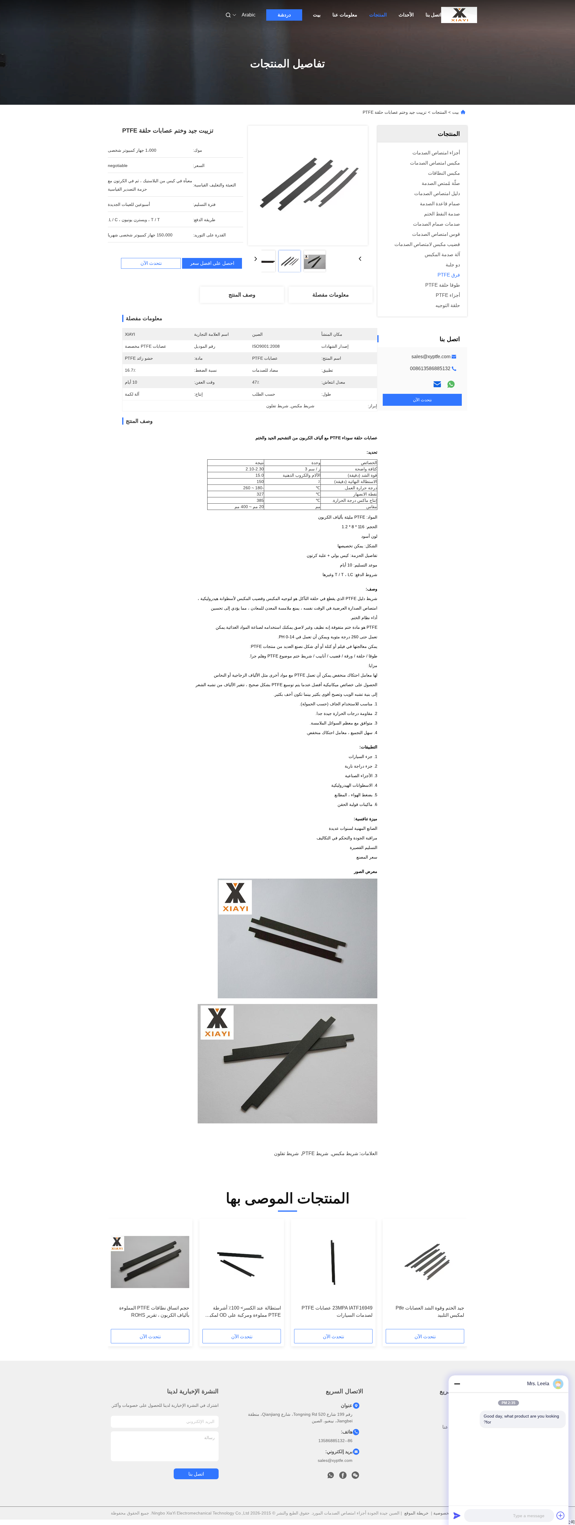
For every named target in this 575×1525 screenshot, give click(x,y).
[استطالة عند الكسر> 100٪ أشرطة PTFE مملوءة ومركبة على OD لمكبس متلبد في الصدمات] (241, 1262)
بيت (316, 14)
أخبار (462, 1437)
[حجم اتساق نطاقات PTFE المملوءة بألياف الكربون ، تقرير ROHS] (150, 1262)
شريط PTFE (315, 1153)
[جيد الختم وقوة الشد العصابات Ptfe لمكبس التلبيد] (425, 1262)
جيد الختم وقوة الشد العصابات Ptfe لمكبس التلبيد (430, 1311)
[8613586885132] (330, 1476)
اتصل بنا (433, 14)
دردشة (284, 14)
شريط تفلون (286, 1153)
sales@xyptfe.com (430, 356)
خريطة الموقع (416, 1513)
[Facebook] (343, 1476)
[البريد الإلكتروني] (437, 384)
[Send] (457, 1515)
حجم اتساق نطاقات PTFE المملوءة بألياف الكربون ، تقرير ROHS (154, 1311)
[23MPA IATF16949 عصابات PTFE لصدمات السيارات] (333, 1262)
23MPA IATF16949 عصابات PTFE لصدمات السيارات (337, 1311)
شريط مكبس (345, 1153)
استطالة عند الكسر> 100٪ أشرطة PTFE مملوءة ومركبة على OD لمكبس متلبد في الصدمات (242, 1312)
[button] (456, 1276)
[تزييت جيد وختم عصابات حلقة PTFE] (308, 185)
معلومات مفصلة (330, 295)
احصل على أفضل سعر (212, 263)
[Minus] (457, 1383)
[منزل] (459, 15)
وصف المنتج (242, 295)
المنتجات (378, 14)
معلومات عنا (344, 14)
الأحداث (406, 14)
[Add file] (560, 1515)
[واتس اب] (451, 384)
